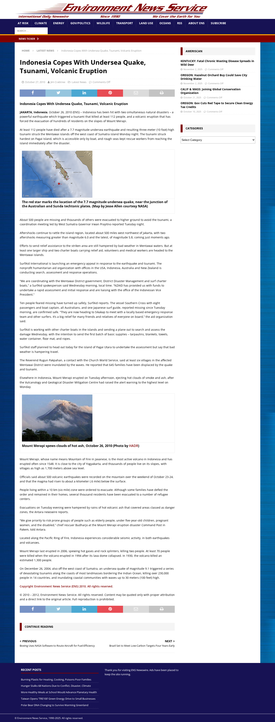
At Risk (23, 23)
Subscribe (218, 23)
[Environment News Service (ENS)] (112, 17)
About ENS (196, 23)
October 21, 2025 (192, 97)
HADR (133, 446)
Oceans (165, 23)
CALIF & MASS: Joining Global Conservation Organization (211, 91)
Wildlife (103, 23)
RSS (179, 23)
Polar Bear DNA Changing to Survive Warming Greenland (54, 705)
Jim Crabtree (58, 82)
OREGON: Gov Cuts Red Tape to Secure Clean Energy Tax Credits (217, 105)
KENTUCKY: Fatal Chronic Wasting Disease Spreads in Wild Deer (217, 62)
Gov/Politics (80, 23)
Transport (124, 23)
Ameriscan (194, 51)
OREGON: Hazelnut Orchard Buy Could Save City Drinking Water (214, 77)
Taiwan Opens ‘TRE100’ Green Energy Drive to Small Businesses (58, 698)
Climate (41, 23)
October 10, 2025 (192, 111)
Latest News (79, 82)
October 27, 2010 (35, 82)
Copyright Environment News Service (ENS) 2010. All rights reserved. (66, 586)
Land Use (146, 23)
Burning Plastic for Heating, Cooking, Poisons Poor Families (56, 679)
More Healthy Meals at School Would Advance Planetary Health (59, 692)
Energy (58, 23)
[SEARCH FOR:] (31, 30)
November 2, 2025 (192, 69)
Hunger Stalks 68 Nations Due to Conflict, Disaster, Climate (56, 686)
